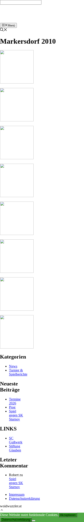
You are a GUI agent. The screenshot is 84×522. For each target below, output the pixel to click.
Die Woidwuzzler (16, 14)
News (13, 366)
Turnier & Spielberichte (18, 372)
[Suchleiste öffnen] (3, 30)
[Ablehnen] (33, 520)
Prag (12, 407)
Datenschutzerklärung (24, 498)
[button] (2, 510)
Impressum (16, 494)
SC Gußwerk (15, 440)
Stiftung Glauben (15, 448)
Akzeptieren (67, 515)
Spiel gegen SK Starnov (16, 415)
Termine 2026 (15, 401)
